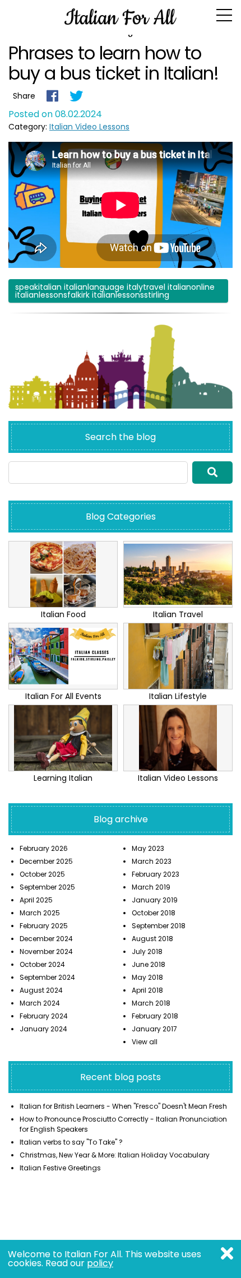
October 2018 (153, 913)
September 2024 (47, 977)
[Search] (212, 472)
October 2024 (42, 964)
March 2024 (40, 1003)
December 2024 (46, 938)
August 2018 (152, 938)
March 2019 (151, 887)
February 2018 (155, 1016)
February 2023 (155, 874)
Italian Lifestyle (178, 696)
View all (144, 1042)
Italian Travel (178, 614)
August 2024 (41, 990)
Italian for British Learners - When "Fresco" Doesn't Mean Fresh (123, 1106)
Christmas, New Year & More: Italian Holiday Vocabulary (115, 1155)
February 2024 (44, 1016)
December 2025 (46, 861)
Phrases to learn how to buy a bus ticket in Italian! (113, 63)
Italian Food (63, 614)
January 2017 (154, 1029)
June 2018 (148, 964)
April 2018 (147, 990)
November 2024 (46, 951)
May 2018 (147, 977)
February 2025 (44, 925)
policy (100, 1263)
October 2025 (42, 874)
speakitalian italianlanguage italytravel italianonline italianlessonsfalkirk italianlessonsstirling (115, 290)
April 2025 (36, 900)
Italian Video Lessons (89, 126)
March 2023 (152, 861)
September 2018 (159, 925)
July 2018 (147, 951)
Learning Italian (63, 778)
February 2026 (44, 848)
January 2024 (43, 1029)
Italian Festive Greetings (60, 1168)
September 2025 (47, 887)
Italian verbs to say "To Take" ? (71, 1142)
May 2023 (148, 848)
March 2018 (151, 1003)
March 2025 (40, 913)
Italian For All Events (63, 696)
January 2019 (155, 900)
